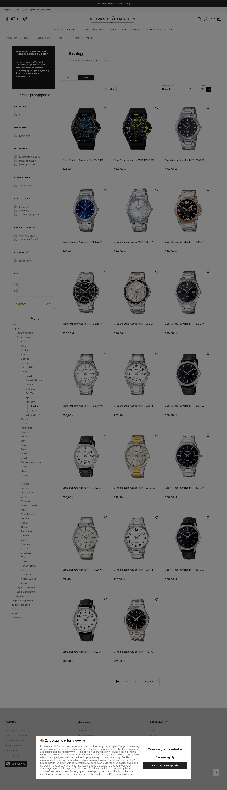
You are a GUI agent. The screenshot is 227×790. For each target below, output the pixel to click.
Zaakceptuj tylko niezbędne (165, 749)
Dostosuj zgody (165, 757)
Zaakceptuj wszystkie (165, 765)
